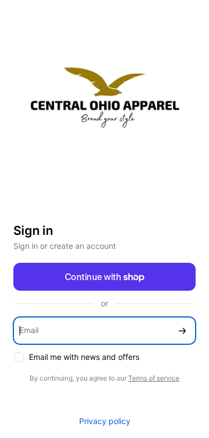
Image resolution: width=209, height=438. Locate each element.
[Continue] (182, 330)
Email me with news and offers (84, 357)
